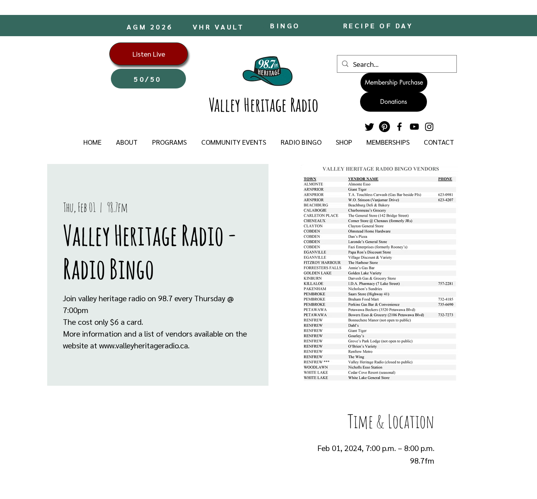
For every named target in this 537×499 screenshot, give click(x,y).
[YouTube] (414, 126)
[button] (127, 142)
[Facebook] (399, 126)
